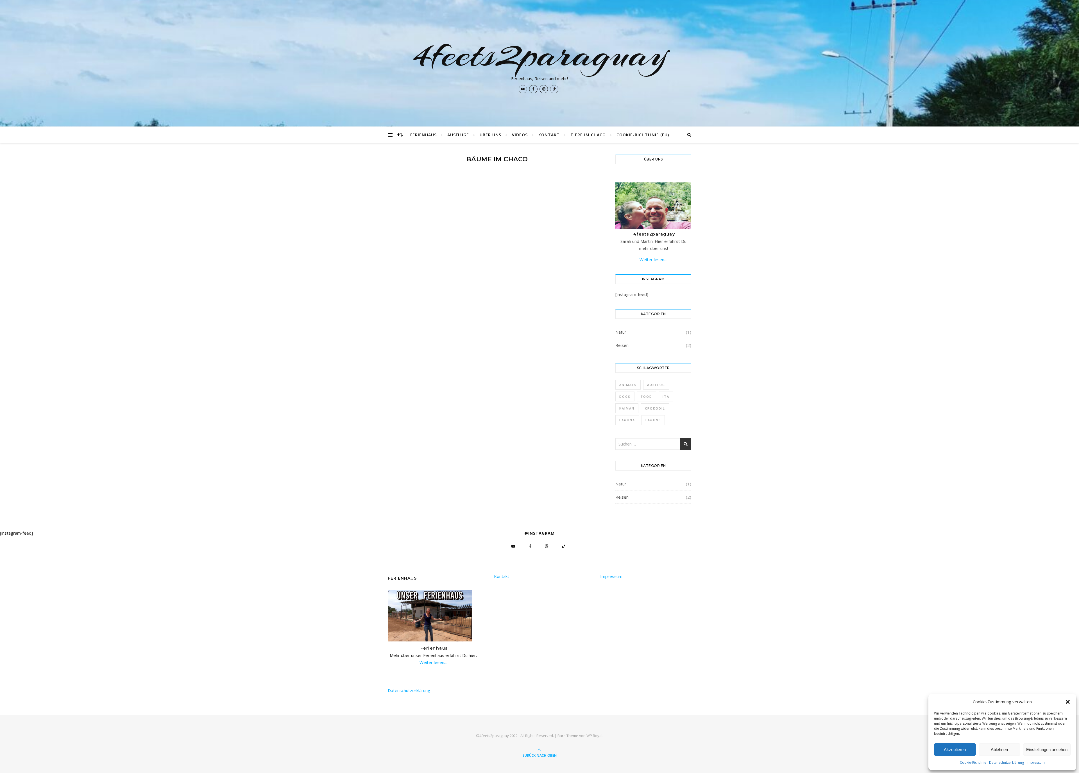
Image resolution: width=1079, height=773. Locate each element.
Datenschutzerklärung (1006, 762)
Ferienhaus (423, 134)
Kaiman (626, 408)
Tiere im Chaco (588, 134)
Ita (666, 396)
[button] (1068, 702)
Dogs (625, 396)
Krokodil (655, 408)
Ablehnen (999, 749)
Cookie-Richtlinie (973, 762)
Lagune (653, 420)
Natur (620, 332)
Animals (628, 385)
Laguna (627, 420)
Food (646, 396)
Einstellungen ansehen (1046, 749)
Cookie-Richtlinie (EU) (642, 134)
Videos (520, 134)
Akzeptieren (955, 749)
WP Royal (594, 735)
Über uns (490, 134)
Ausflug (656, 385)
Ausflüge (458, 134)
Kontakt (549, 134)
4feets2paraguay (539, 54)
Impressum (1036, 762)
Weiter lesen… (653, 259)
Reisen (622, 345)
